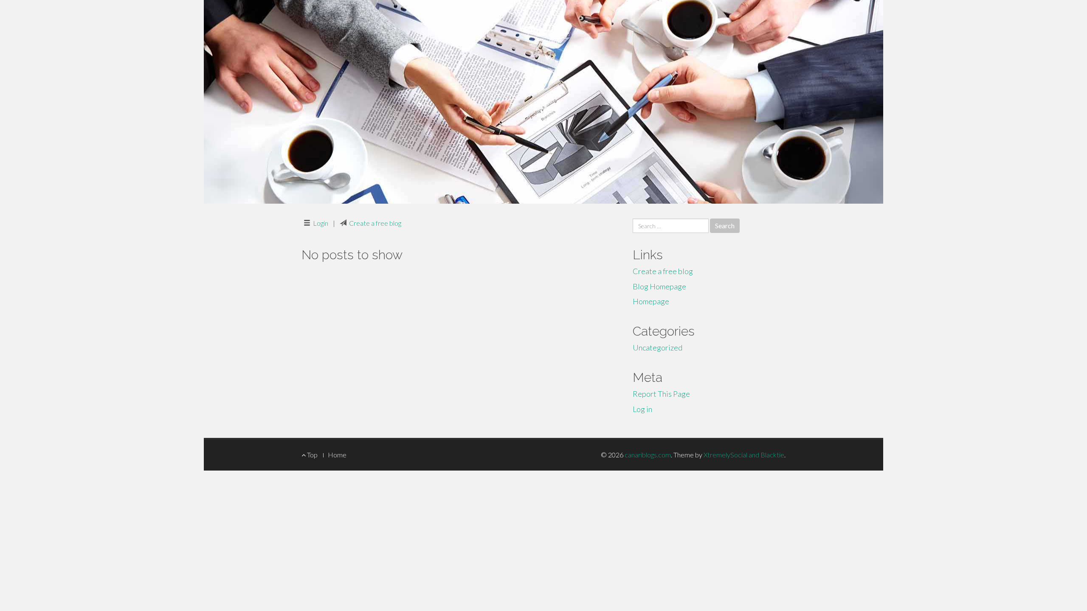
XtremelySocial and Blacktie (744, 455)
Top (312, 455)
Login (320, 223)
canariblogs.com (648, 455)
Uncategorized (657, 347)
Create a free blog (375, 223)
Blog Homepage (659, 286)
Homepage (651, 301)
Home (337, 455)
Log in (642, 409)
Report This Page (661, 393)
